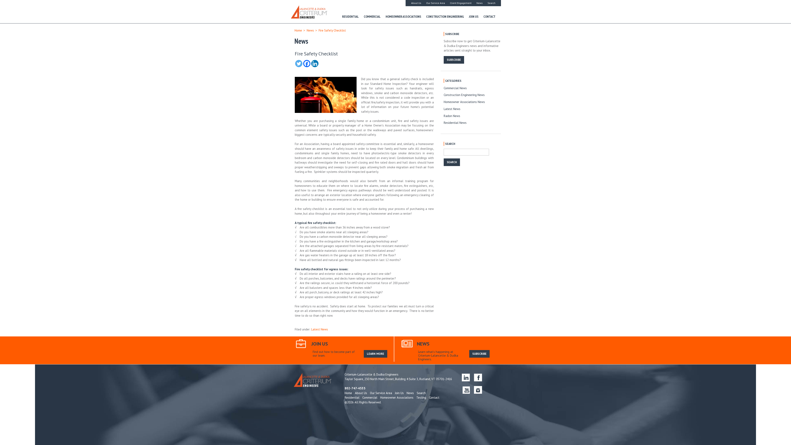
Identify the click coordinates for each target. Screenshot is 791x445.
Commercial (372, 16)
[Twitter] (298, 63)
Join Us (474, 16)
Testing (421, 397)
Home (298, 30)
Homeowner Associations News (464, 102)
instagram (478, 390)
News (479, 3)
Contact (489, 16)
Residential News (455, 123)
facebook (478, 377)
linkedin (466, 377)
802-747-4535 (355, 388)
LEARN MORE (375, 354)
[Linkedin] (314, 63)
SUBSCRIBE (454, 60)
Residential (350, 16)
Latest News (319, 329)
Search (491, 3)
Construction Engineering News (464, 95)
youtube (466, 390)
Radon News (452, 116)
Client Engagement (461, 3)
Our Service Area (435, 3)
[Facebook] (306, 63)
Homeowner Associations (403, 16)
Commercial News (455, 88)
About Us (416, 3)
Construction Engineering (445, 16)
